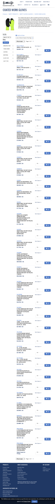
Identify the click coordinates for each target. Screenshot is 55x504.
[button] (8, 46)
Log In (44, 467)
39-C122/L (19, 381)
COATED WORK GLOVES (40, 14)
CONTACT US (27, 4)
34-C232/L (19, 281)
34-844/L (19, 180)
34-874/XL (19, 241)
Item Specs (37, 46)
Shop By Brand (6, 480)
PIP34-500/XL (20, 443)
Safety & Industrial (7, 470)
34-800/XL (19, 157)
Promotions (5, 477)
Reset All (6, 42)
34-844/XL (19, 190)
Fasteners (5, 469)
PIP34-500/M (20, 428)
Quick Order (5, 482)
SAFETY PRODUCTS (13, 14)
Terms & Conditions (22, 479)
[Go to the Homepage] (8, 3)
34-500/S (19, 105)
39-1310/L (19, 320)
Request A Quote (7, 483)
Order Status (46, 470)
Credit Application (21, 472)
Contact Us (20, 470)
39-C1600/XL (20, 392)
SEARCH (36, 4)
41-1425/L (19, 402)
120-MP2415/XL (20, 85)
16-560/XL (19, 95)
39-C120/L (19, 369)
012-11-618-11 (20, 54)
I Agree (34, 501)
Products (5, 14)
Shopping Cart (6, 485)
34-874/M (19, 213)
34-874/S (19, 229)
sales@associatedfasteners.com (10, 496)
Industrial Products (7, 474)
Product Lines (6, 467)
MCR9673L (19, 415)
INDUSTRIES (46, 1)
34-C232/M (19, 294)
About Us (19, 469)
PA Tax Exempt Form (22, 474)
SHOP (21, 1)
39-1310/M (19, 332)
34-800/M (19, 131)
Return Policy (20, 475)
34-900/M (19, 252)
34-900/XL (19, 267)
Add (48, 50)
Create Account (46, 469)
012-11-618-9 (20, 66)
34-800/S (19, 145)
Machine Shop (20, 467)
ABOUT (19, 4)
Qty (37, 49)
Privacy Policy (26, 501)
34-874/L (19, 202)
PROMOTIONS (29, 1)
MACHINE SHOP (37, 1)
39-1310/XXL (20, 358)
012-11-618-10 (20, 45)
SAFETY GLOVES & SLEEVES (26, 14)
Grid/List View (20, 35)
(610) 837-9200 (6, 494)
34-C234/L (19, 307)
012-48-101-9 (20, 75)
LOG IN (43, 4)
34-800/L (19, 119)
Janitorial (5, 472)
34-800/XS (19, 168)
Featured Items (6, 479)
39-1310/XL (19, 346)
